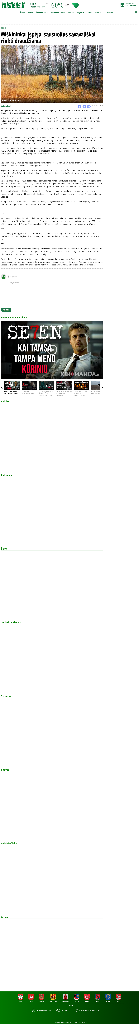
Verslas (31, 12)
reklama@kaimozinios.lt (44, 1010)
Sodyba (89, 12)
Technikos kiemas (58, 12)
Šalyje (22, 12)
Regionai (80, 12)
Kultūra (71, 12)
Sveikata (109, 12)
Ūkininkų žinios (42, 12)
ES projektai (69, 1005)
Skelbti (6, 310)
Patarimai (99, 12)
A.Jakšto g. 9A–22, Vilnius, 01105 (90, 1010)
